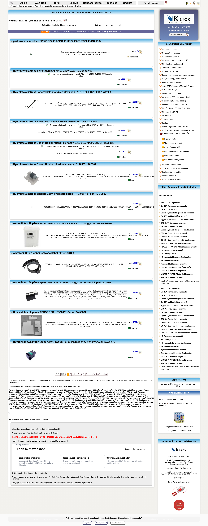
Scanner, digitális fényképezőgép (175, 101)
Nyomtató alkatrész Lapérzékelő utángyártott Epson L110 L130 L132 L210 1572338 (62, 92)
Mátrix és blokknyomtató (171, 165)
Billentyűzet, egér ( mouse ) (172, 93)
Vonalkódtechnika (169, 176)
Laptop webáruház (25, 6)
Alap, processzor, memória (172, 82)
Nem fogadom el (101, 523)
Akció (23, 3)
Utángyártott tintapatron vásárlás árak (179, 427)
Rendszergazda (92, 3)
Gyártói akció (42, 477)
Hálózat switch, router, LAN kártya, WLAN (178, 130)
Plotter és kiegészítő (172, 147)
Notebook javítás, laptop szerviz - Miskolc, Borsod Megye (179, 385)
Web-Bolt (40, 3)
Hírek (57, 3)
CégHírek (142, 477)
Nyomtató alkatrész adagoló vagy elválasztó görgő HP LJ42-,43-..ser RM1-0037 (59, 193)
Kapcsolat (111, 3)
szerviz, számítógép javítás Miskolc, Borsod (51, 441)
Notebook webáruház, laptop (23, 441)
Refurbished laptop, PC (171, 57)
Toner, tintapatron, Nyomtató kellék (175, 168)
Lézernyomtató (170, 139)
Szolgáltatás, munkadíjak (171, 172)
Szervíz (74, 3)
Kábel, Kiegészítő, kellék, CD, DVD (175, 127)
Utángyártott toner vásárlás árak (179, 431)
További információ (117, 523)
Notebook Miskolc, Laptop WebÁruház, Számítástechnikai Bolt (179, 463)
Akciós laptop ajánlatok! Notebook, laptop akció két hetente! (35, 433)
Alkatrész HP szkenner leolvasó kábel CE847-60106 (43, 253)
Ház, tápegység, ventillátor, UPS (174, 79)
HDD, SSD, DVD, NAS (171, 90)
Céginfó (127, 3)
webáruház (25, 429)
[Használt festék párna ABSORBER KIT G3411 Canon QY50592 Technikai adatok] (31, 336)
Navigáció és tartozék (170, 71)
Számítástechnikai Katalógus (66, 477)
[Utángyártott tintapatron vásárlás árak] (179, 423)
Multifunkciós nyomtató (173, 156)
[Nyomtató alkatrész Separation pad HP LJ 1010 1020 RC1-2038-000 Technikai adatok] (81, 76)
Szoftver (165, 123)
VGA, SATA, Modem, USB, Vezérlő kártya (178, 86)
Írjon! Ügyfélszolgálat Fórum (179, 482)
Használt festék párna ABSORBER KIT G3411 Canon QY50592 (49, 312)
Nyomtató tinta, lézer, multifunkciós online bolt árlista (62, 6)
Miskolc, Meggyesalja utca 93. (179, 456)
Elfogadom (87, 523)
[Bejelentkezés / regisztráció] (194, 4)
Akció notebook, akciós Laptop (23, 477)
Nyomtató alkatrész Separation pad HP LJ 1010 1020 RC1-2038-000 (52, 70)
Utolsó (88, 32)
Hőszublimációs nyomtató (174, 160)
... (74, 32)
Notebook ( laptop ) (169, 49)
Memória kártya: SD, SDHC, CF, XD (176, 108)
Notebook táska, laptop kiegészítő (175, 60)
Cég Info (134, 477)
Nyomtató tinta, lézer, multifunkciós (175, 133)
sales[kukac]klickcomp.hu (181, 468)
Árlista (51, 477)
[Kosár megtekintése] (198, 4)
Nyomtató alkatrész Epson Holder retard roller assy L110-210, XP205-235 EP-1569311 (63, 142)
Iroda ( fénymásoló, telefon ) (172, 179)
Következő (80, 32)
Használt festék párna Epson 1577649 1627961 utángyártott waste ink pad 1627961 (62, 282)
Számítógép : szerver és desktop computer (178, 75)
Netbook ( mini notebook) (171, 53)
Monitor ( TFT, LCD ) (170, 112)
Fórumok (15, 479)
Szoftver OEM (167, 119)
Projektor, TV (167, 116)
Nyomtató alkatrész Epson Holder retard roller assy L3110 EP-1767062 (54, 164)
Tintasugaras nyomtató (173, 143)
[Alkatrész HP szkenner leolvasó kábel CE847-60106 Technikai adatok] (31, 276)
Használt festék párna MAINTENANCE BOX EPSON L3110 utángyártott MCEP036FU (62, 223)
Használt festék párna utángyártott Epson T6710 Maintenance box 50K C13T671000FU (64, 341)
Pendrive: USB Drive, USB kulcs (174, 104)
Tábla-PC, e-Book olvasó (172, 68)
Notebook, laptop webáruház (179, 441)
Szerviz (103, 477)
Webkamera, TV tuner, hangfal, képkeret (177, 97)
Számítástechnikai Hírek (89, 477)
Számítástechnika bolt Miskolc (35, 473)
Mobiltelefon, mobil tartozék (172, 64)
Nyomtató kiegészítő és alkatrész (177, 151)
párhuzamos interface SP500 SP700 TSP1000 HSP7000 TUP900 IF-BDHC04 (57, 41)
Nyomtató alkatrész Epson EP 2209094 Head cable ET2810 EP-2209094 (55, 121)
